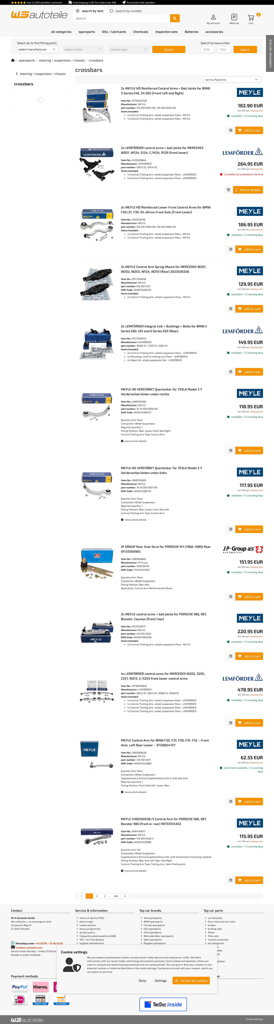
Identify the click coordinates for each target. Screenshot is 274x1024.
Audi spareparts (152, 917)
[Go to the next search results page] (125, 896)
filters (211, 932)
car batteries (215, 917)
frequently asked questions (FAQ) (98, 935)
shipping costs (256, 110)
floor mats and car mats (221, 921)
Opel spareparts (153, 939)
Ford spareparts (153, 932)
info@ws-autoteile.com (29, 947)
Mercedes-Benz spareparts (159, 935)
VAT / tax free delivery (92, 939)
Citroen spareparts (154, 925)
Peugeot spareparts (155, 943)
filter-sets (213, 935)
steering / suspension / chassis (62, 60)
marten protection (218, 939)
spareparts (27, 60)
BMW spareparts (153, 921)
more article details (135, 441)
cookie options (88, 925)
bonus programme (90, 928)
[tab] (90, 11)
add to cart (252, 130)
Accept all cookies (193, 980)
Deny (142, 980)
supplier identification (92, 943)
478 (116, 896)
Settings (161, 980)
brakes (211, 925)
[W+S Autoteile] (39, 15)
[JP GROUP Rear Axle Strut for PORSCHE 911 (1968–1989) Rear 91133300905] (97, 564)
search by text (92, 11)
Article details (250, 190)
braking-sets (215, 928)
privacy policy (87, 932)
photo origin (86, 921)
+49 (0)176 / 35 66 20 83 (49, 943)
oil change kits (216, 943)
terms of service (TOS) (92, 917)
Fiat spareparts (152, 928)
